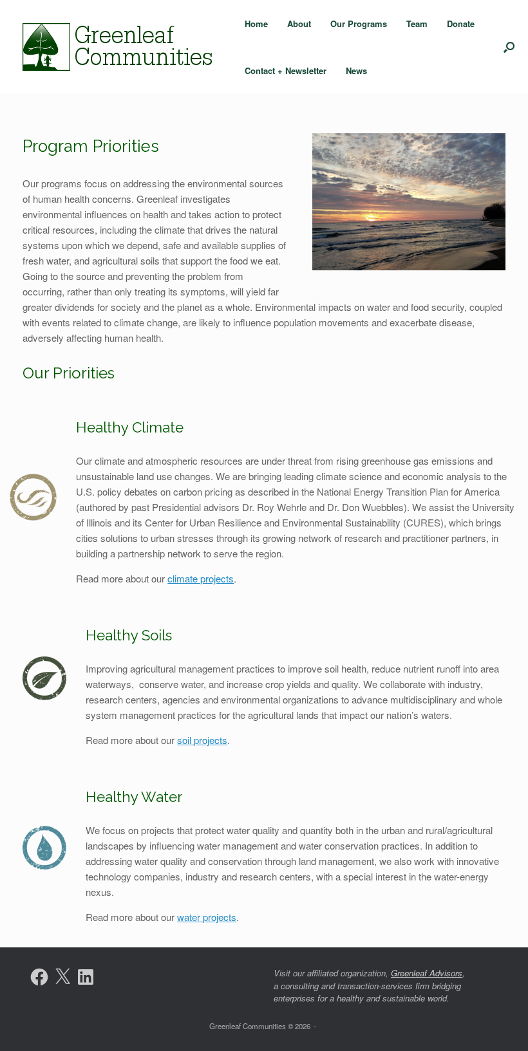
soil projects (202, 740)
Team (417, 23)
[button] (509, 47)
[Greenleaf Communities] (119, 47)
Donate (461, 23)
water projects (206, 917)
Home (256, 23)
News (356, 70)
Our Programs (358, 23)
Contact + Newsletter (285, 70)
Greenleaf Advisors (426, 973)
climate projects (200, 578)
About (299, 23)
